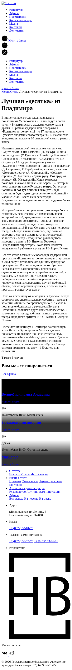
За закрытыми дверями (21, 422)
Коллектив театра (20, 20)
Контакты (15, 27)
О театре (15, 470)
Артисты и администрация (27, 488)
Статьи (26, 474)
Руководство (17, 491)
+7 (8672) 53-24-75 (21, 541)
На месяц (45, 498)
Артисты (32, 491)
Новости (15, 474)
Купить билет (17, 40)
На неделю (31, 498)
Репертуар (16, 9)
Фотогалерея (39, 474)
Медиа (13, 23)
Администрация (49, 491)
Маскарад (10, 457)
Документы (16, 30)
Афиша (14, 13)
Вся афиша (9, 374)
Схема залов (30, 481)
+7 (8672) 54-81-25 (21, 528)
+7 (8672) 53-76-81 (46, 541)
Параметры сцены (50, 481)
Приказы (15, 481)
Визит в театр (18, 477)
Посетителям (17, 16)
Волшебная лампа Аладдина (26, 394)
